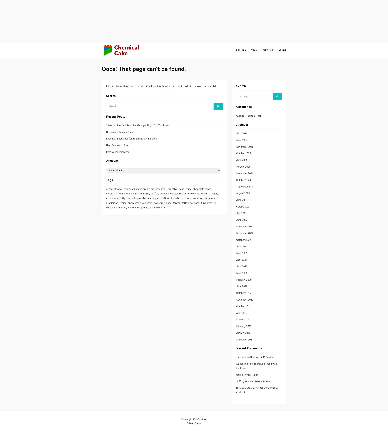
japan (156, 198)
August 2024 (243, 193)
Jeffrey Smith (243, 381)
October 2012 (243, 306)
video (131, 207)
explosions (112, 198)
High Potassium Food (117, 145)
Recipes (241, 50)
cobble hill (132, 193)
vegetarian (120, 207)
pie (205, 198)
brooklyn (172, 188)
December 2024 (244, 173)
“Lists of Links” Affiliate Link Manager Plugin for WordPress (138, 125)
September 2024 (245, 186)
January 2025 (243, 166)
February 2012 (244, 326)
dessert (204, 193)
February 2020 (244, 279)
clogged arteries (115, 193)
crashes (164, 193)
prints (211, 198)
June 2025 (242, 160)
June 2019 (242, 286)
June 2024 (242, 200)
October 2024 (243, 180)
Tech (254, 50)
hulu (149, 198)
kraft (163, 198)
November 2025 (244, 146)
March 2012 (242, 319)
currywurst (176, 193)
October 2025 (243, 153)
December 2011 (244, 339)
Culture (268, 50)
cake (181, 188)
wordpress (141, 207)
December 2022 (244, 226)
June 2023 (242, 219)
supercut (147, 202)
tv (215, 202)
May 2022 (241, 253)
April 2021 (241, 259)
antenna (128, 188)
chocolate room (202, 188)
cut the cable (191, 193)
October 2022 (243, 239)
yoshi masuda (157, 207)
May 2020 (241, 273)
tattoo (185, 202)
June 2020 (242, 266)
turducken (206, 202)
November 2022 (244, 233)
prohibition (112, 202)
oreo (187, 198)
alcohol (118, 188)
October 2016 (243, 293)
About (282, 50)
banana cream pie (144, 188)
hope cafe (140, 198)
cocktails (144, 193)
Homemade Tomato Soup (119, 132)
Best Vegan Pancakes (117, 152)
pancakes (197, 198)
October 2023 (243, 206)
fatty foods (126, 198)
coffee (154, 193)
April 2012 (241, 313)
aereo (109, 188)
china (189, 188)
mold (170, 198)
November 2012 (244, 299)
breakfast (161, 188)
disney (213, 193)
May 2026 (241, 140)
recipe (123, 202)
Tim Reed (241, 357)
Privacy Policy (251, 374)
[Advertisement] (194, 21)
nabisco (179, 198)
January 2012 (243, 333)
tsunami (195, 202)
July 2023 (241, 213)
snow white (134, 202)
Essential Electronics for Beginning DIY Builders (131, 138)
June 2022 (242, 246)
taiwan (177, 202)
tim (238, 374)
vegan (109, 207)
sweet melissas (163, 202)
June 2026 (242, 133)
